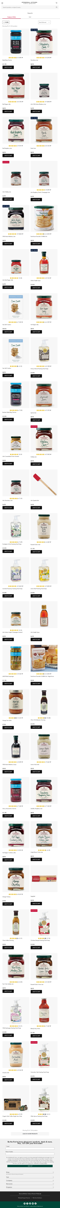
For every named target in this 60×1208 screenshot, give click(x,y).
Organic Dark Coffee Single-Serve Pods (12, 1116)
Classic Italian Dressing (8, 940)
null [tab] (30, 17)
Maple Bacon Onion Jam (37, 852)
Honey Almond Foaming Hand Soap (39, 368)
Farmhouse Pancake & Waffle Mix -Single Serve (42, 676)
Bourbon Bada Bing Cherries (9, 412)
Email (7, 1146)
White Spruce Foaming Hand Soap (39, 1116)
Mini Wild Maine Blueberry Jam (38, 104)
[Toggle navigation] (2, 3)
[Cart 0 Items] (57, 3)
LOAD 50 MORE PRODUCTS (30, 1134)
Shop (7, 1172)
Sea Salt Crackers (6, 324)
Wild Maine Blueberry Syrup (9, 764)
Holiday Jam (34, 457)
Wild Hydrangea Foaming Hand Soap (11, 1028)
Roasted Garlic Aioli (35, 544)
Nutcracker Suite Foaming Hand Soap (40, 1072)
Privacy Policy (43, 1163)
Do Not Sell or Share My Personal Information (14, 1174)
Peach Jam (33, 148)
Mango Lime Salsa (6, 720)
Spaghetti (33, 896)
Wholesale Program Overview (24, 1197)
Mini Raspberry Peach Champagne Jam (40, 192)
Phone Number (9, 1151)
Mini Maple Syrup (35, 632)
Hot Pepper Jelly (34, 324)
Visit (7, 1177)
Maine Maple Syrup (35, 280)
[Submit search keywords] (56, 7)
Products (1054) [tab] (12, 17)
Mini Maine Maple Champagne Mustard (12, 632)
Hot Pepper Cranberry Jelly (9, 852)
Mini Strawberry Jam (7, 500)
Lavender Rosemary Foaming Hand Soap (12, 588)
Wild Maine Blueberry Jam (8, 236)
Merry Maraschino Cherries (9, 808)
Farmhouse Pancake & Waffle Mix (39, 236)
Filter (6, 22)
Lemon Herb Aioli (35, 764)
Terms (29, 1163)
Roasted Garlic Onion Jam (37, 984)
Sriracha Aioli (5, 1072)
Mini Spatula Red (35, 500)
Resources (9, 1183)
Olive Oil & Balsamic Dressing (38, 720)
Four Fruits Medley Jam (8, 984)
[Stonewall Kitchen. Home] (29, 3)
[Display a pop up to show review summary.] (22, 58)
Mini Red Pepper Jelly (7, 280)
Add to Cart (8, 67)
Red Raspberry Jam (7, 148)
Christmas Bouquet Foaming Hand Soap (40, 940)
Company (9, 1180)
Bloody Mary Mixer (35, 1028)
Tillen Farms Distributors (37, 1197)
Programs (9, 1187)
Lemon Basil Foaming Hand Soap (39, 588)
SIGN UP (30, 1166)
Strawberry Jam (34, 60)
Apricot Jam (33, 413)
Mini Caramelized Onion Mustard (10, 456)
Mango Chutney (6, 897)
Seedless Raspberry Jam (36, 808)
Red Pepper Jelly (6, 104)
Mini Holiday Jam (6, 192)
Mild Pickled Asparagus (8, 676)
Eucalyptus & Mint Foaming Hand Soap (11, 544)
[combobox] (30, 7)
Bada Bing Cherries (7, 60)
